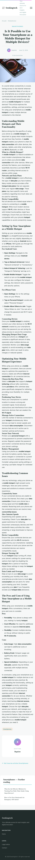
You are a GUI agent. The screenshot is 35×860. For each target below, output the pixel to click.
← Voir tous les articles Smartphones (15, 763)
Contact (4, 848)
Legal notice (6, 844)
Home (4, 834)
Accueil (4, 21)
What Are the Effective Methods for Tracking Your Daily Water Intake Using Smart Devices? (16, 791)
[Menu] (31, 7)
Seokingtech (9, 8)
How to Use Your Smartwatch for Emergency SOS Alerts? (14, 798)
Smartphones (12, 21)
